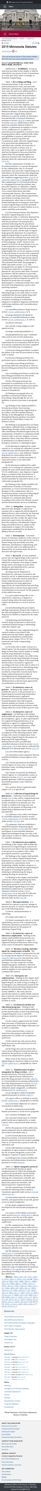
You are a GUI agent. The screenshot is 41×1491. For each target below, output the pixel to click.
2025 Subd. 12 (8, 1362)
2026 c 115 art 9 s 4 (20, 1359)
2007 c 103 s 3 (26, 1293)
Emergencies (9, 1407)
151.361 (6, 43)
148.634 (21, 120)
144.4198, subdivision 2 (11, 180)
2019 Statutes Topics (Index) (14, 1329)
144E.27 (29, 1095)
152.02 (26, 1016)
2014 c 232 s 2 (7, 1302)
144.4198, (18, 958)
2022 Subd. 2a (8, 1379)
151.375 (35, 43)
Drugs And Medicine (11, 1404)
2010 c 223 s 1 (24, 1297)
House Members (8, 1447)
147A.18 (5, 161)
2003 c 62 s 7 (14, 1293)
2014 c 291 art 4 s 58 (23, 1302)
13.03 (25, 265)
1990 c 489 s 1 (15, 1284)
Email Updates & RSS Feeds (12, 1480)
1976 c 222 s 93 (23, 1279)
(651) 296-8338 (7, 1459)
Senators (5, 1449)
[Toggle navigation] (5, 6)
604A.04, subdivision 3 (22, 1215)
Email (17, 1459)
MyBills (4, 1477)
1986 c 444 (13, 1281)
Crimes (6, 1395)
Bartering (7, 1385)
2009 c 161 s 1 (11, 1297)
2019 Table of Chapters (12, 1326)
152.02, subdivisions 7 (17, 320)
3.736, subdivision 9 (18, 1269)
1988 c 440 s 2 (25, 1281)
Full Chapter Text (10, 1339)
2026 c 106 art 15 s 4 (23, 1357)
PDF (15, 51)
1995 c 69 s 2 (24, 1288)
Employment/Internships (11, 1429)
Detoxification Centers (12, 1401)
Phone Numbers (7, 1462)
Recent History (9, 1354)
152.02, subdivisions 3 (17, 312)
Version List (8, 1343)
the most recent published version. (21, 59)
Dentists (7, 1398)
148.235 (13, 123)
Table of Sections (10, 1336)
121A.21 (5, 1125)
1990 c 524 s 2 (28, 1284)
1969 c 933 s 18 (20, 1277)
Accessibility (6, 1434)
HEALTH (22, 38)
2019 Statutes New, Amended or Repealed (19, 1323)
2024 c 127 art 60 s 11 (21, 1367)
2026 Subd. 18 (8, 1359)
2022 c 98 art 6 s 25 (27, 1374)
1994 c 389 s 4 (11, 1288)
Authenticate (6, 51)
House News (6, 1471)
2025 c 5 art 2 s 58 (23, 1362)
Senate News (6, 1474)
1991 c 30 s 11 (7, 1286)
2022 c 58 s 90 (21, 1377)
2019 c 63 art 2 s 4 (9, 1306)
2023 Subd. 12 (8, 1369)
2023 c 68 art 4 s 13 (23, 1372)
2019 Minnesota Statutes (10, 38)
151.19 (11, 798)
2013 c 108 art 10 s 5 (29, 1299)
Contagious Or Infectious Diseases (16, 1388)
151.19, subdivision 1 (10, 453)
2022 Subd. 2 (7, 1377)
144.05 (34, 956)
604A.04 (21, 1162)
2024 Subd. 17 (8, 1367)
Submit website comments (11, 1465)
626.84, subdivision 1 (10, 1100)
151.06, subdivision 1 (10, 1063)
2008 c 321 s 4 (20, 1295)
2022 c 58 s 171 (22, 1379)
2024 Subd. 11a (8, 1364)
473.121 (20, 777)
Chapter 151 (30, 38)
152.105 (35, 748)
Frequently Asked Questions (12, 1437)
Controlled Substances (12, 1392)
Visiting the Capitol (8, 1432)
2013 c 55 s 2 (14, 1299)
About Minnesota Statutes (13, 1320)
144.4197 (32, 177)
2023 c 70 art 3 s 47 (23, 1369)
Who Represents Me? (9, 1444)
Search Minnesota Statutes (14, 1317)
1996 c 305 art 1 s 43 (21, 1290)
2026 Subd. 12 (8, 1357)
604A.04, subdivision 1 (17, 1090)
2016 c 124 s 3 (29, 1304)
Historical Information (9, 1426)
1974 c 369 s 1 (10, 1279)
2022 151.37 (7, 1374)
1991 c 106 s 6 (20, 1286)
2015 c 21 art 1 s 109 (13, 1304)
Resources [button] (9, 1311)
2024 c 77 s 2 (19, 1364)
